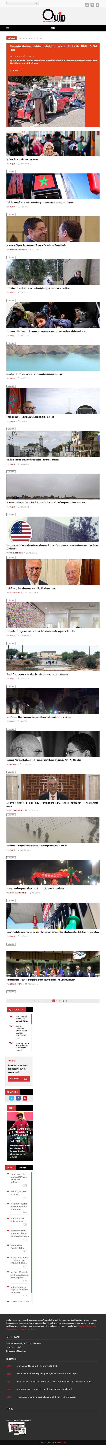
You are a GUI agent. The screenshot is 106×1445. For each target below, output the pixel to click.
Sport (11, 1108)
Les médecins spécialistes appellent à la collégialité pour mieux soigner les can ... (20, 1234)
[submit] (36, 3)
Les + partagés (22, 1168)
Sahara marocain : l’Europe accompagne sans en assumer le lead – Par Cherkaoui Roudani (40, 979)
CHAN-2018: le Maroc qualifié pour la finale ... (18, 1221)
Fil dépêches (11, 1359)
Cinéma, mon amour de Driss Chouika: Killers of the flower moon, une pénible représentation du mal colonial (54, 1381)
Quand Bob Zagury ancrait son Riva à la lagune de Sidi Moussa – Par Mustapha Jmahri (46, 1397)
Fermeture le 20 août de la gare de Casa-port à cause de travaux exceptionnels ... (20, 1276)
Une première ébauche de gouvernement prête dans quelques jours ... (19, 1208)
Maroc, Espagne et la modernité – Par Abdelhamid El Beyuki (22, 1018)
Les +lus (10, 1168)
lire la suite (11, 900)
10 (63, 1001)
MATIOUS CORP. (61, 1442)
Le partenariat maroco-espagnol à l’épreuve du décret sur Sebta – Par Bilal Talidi (44, 1389)
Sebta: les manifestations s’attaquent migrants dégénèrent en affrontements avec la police (47, 1374)
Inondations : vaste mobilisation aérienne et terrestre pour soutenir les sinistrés (36, 845)
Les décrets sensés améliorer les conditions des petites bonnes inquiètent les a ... (19, 1261)
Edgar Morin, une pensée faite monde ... (18, 1194)
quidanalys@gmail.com (17, 1351)
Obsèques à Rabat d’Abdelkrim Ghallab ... (18, 1248)
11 (66, 1001)
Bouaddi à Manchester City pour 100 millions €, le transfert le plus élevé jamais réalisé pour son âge (19, 1135)
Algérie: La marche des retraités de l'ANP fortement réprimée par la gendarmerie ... (19, 1179)
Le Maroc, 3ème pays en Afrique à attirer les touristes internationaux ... (19, 1291)
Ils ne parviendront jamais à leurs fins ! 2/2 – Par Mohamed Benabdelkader (35, 888)
